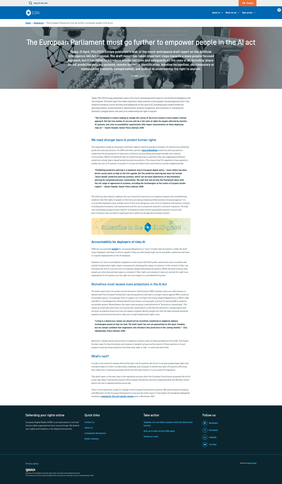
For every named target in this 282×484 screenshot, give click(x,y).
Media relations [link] (91, 439)
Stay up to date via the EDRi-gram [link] (159, 431)
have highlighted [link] (149, 150)
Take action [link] (247, 12)
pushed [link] (115, 249)
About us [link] (216, 12)
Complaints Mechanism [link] (95, 433)
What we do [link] (230, 12)
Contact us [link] (89, 422)
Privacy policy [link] (32, 463)
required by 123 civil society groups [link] (117, 396)
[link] (279, 10)
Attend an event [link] (151, 436)
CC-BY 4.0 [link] (55, 473)
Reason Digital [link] (251, 463)
